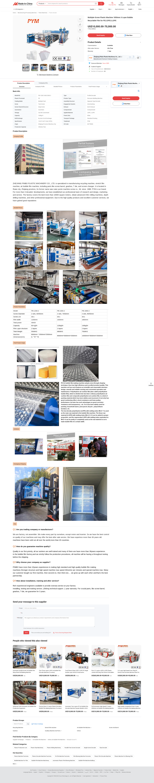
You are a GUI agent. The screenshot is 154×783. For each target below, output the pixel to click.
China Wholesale (70, 770)
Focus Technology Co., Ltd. (65, 776)
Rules (140, 9)
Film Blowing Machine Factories (82, 756)
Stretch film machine (50, 727)
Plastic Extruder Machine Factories (41, 756)
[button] (103, 86)
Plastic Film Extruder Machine (102, 756)
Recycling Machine (18, 727)
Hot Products (33, 770)
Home (14, 12)
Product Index (107, 770)
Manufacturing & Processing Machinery (27, 12)
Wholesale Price (79, 770)
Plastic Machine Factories (21, 756)
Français (54, 772)
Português (47, 772)
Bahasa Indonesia (126, 772)
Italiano (68, 772)
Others (79, 731)
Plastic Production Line (20, 747)
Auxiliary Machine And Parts (52, 731)
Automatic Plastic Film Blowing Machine (64, 760)
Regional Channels (98, 770)
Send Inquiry (101, 35)
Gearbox (15, 731)
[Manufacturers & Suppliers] (22, 4)
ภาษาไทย (106, 772)
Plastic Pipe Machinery (37, 747)
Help (109, 9)
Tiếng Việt (117, 772)
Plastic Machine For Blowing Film (124, 756)
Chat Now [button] (129, 35)
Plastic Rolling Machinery (54, 747)
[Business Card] (138, 91)
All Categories (19, 9)
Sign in (139, 5)
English (35, 772)
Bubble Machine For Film (21, 760)
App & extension (119, 9)
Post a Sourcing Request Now (62, 632)
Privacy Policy (103, 776)
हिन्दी (101, 772)
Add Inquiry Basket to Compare (48, 75)
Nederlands (80, 772)
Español (41, 772)
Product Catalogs (38, 724)
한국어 (91, 772)
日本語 (96, 772)
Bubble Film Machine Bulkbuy (87, 760)
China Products (42, 770)
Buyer (100, 9)
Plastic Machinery (43, 12)
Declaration (95, 776)
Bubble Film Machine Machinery (40, 760)
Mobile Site (115, 770)
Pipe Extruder (103, 747)
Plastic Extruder (53, 12)
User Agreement (87, 776)
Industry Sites (88, 770)
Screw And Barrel (114, 727)
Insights (122, 770)
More (14, 764)
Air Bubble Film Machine (83, 727)
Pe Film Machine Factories (62, 756)
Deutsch (74, 772)
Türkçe (111, 772)
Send (26, 632)
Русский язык (61, 772)
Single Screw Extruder (90, 747)
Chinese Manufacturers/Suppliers (56, 770)
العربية (86, 772)
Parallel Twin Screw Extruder (72, 747)
